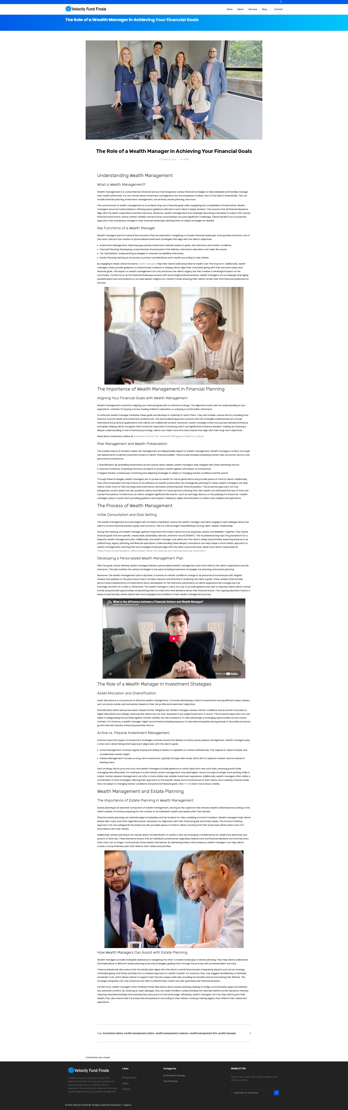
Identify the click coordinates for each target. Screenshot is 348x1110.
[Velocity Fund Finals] (85, 8)
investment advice (113, 1033)
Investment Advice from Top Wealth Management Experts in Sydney (169, 436)
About (125, 1083)
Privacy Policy (129, 1077)
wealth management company (172, 1033)
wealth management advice (139, 1033)
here (186, 784)
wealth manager (227, 1033)
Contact (126, 1089)
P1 (122, 1105)
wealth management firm (203, 1033)
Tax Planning (170, 1081)
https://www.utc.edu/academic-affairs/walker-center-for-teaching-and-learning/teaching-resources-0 (151, 551)
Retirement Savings (174, 1075)
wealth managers (147, 263)
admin (186, 159)
